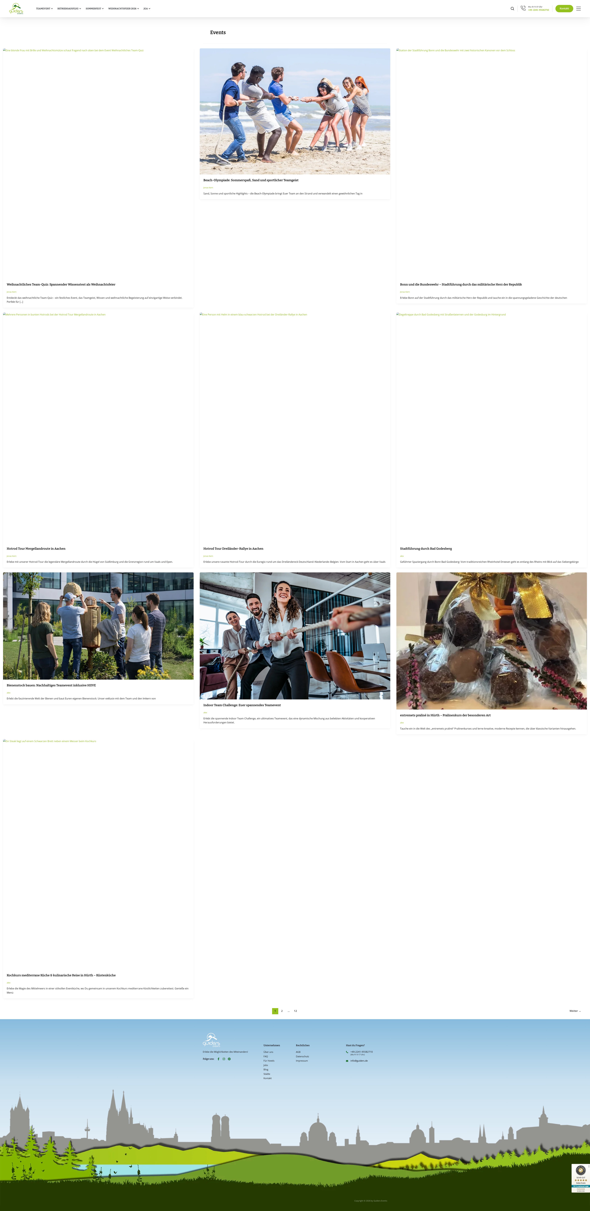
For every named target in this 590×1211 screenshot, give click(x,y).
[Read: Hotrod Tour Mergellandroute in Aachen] (98, 427)
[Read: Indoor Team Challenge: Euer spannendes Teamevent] (295, 635)
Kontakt (268, 1078)
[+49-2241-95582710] (347, 1052)
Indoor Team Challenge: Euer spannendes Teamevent (242, 705)
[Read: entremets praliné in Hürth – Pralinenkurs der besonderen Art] (491, 640)
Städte (267, 1073)
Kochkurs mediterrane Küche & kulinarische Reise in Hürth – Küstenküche (61, 975)
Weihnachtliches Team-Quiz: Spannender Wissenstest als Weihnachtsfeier (61, 284)
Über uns (268, 1051)
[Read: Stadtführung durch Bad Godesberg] (491, 427)
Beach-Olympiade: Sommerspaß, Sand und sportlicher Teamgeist (251, 180)
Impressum (302, 1060)
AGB (298, 1051)
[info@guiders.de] (347, 1061)
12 (295, 1011)
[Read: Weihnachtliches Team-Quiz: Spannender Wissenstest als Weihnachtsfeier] (98, 163)
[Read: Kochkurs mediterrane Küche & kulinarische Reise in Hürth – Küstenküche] (98, 854)
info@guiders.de (359, 1060)
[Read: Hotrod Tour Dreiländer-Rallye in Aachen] (295, 427)
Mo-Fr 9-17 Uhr (535, 7)
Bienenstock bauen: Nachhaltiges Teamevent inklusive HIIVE (51, 685)
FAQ (266, 1056)
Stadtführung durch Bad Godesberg (426, 548)
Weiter (575, 1011)
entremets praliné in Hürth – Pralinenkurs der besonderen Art (445, 715)
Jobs (266, 1065)
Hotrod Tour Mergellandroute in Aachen (36, 548)
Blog (266, 1069)
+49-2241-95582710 (538, 10)
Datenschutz (302, 1056)
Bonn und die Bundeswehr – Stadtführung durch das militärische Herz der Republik (461, 284)
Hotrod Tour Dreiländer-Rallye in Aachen (233, 548)
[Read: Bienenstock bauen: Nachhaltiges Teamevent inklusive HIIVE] (98, 625)
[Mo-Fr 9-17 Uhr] (523, 8)
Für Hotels (269, 1060)
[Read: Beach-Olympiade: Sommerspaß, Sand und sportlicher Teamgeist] (295, 111)
